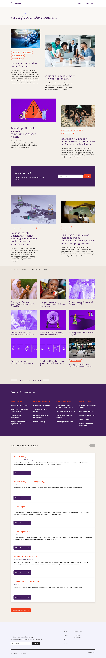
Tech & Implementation (63, 401)
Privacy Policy (14, 653)
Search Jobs (78, 632)
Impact (80, 3)
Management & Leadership (41, 401)
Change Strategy (21, 13)
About (93, 3)
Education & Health (85, 401)
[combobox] (22, 269)
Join (87, 3)
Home (65, 632)
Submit (87, 176)
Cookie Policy (23, 653)
